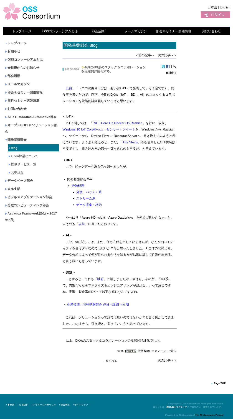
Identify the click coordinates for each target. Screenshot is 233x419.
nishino (171, 72)
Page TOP (220, 383)
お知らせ (14, 51)
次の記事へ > (167, 55)
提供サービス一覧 (23, 164)
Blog (14, 148)
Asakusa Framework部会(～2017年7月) (31, 217)
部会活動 (98, 31)
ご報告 (172, 351)
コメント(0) (159, 351)
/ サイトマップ (80, 405)
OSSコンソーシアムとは (60, 31)
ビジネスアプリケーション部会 (30, 197)
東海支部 (14, 189)
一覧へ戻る (110, 361)
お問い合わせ (211, 31)
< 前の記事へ (145, 55)
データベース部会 (20, 180)
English (225, 7)
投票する (131, 351)
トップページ (21, 31)
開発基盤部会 (17, 139)
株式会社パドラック (177, 407)
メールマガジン (136, 31)
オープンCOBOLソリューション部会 (31, 128)
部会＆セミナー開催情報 (173, 31)
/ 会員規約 (23, 405)
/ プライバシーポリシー (44, 405)
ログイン (215, 14)
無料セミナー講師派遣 (23, 100)
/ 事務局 (10, 405)
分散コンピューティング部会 (28, 205)
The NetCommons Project (209, 415)
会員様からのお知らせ (23, 67)
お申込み (17, 172)
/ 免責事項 (64, 405)
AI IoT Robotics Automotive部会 (32, 117)
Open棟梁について (24, 156)
